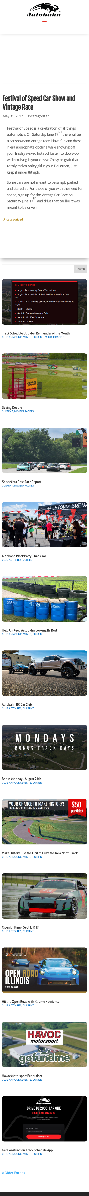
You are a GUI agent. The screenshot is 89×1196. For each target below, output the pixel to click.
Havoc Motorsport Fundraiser (22, 1076)
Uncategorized (37, 116)
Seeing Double (12, 407)
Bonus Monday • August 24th (21, 779)
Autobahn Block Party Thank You (24, 556)
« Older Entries (13, 1172)
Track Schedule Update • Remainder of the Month (36, 333)
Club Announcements (16, 337)
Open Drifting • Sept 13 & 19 (20, 927)
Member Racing (54, 337)
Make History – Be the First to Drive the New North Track (40, 853)
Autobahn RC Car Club (17, 705)
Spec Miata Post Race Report (21, 482)
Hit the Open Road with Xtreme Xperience (30, 1002)
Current (38, 337)
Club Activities (12, 560)
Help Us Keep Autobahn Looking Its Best (29, 630)
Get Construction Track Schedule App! (28, 1150)
